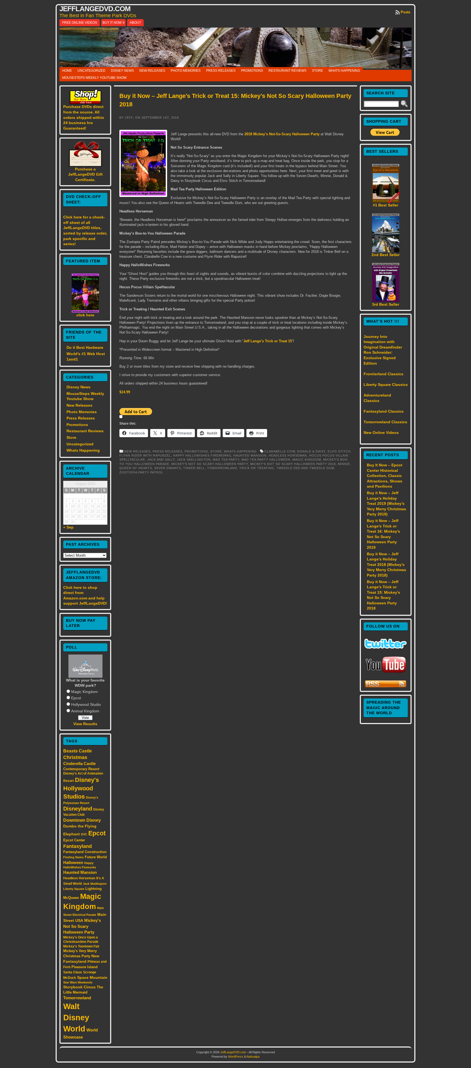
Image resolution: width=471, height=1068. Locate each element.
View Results (85, 724)
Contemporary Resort (81, 769)
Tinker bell (194, 468)
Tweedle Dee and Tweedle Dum (305, 468)
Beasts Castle (77, 751)
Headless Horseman (79, 878)
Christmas (75, 757)
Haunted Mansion (80, 872)
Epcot (76, 698)
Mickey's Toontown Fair (81, 946)
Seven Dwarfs (167, 468)
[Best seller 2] (385, 251)
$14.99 (124, 392)
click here (85, 315)
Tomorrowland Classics (385, 422)
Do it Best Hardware (85, 347)
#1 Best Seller (385, 205)
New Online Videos (381, 432)
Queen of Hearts (135, 468)
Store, (217, 451)
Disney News (122, 71)
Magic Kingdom (84, 691)
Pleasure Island (84, 967)
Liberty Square (73, 888)
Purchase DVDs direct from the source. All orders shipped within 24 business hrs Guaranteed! (83, 117)
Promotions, (197, 451)
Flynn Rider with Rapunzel (145, 455)
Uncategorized (91, 71)
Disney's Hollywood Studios (81, 788)
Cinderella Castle (79, 763)
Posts (405, 12)
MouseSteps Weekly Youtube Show (94, 78)
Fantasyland (77, 846)
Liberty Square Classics (386, 384)
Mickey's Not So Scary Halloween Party (82, 926)
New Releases (152, 71)
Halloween (73, 862)
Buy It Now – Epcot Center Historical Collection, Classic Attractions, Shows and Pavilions (384, 475)
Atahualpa (252, 1056)
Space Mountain (92, 977)
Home (67, 71)
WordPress (235, 1056)
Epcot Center (74, 840)
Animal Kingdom (85, 711)
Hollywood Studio (86, 704)
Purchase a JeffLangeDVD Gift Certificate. (85, 174)
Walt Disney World (76, 1017)
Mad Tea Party (226, 459)
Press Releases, (169, 451)
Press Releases (220, 71)
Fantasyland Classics (384, 411)
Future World (96, 857)
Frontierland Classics (383, 374)
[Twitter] (385, 647)
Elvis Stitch (339, 451)
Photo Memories (186, 71)
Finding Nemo (73, 857)
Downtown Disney (82, 820)
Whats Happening (344, 71)
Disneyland (77, 809)
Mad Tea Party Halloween (265, 459)
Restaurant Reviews (287, 71)
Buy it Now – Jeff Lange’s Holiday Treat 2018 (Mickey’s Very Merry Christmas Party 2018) (386, 564)
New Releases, (138, 451)
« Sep (68, 527)
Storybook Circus (79, 987)
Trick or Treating (256, 468)
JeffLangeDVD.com (95, 9)
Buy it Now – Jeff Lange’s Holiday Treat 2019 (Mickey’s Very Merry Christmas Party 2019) (386, 503)
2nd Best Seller (386, 255)
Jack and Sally (161, 459)
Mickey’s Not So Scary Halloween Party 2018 (293, 464)
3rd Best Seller (385, 304)
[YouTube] (386, 673)
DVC (84, 834)
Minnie (344, 464)
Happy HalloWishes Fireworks (202, 455)
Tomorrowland (77, 998)
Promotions (252, 71)
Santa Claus (72, 972)
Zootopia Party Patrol (141, 472)
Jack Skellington (95, 883)
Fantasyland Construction (85, 852)
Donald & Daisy (311, 451)
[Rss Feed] (385, 687)
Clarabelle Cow (279, 451)
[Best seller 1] (385, 201)
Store (317, 71)
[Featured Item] (85, 311)
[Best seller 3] (385, 300)
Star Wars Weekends (77, 982)
